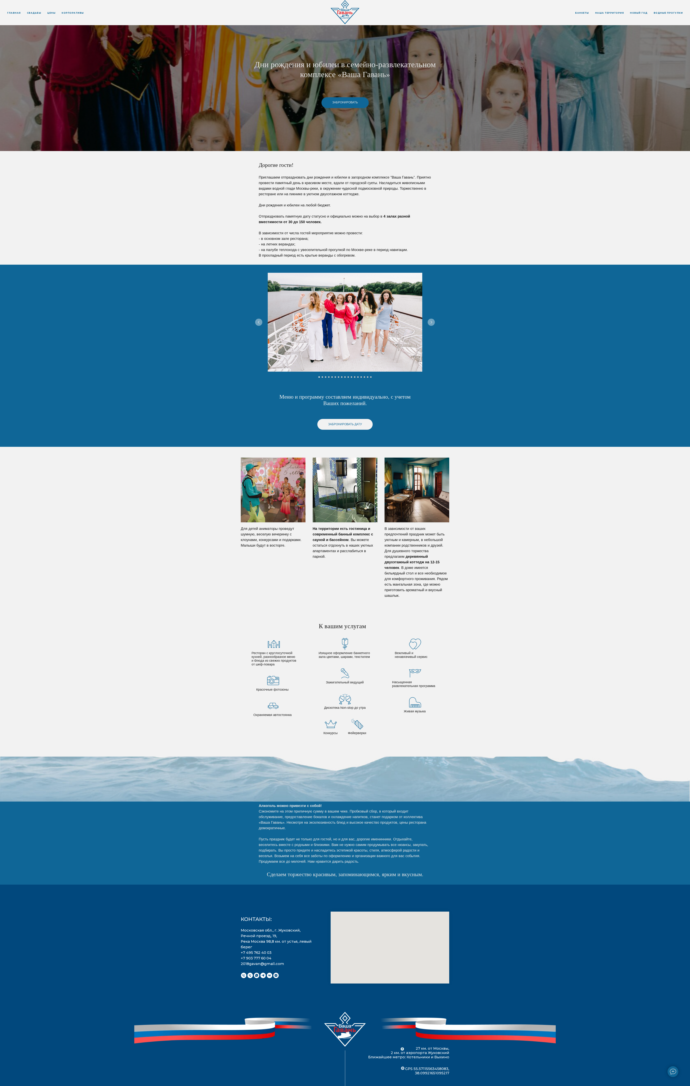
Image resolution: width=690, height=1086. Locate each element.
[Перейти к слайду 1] (319, 377)
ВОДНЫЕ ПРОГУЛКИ (668, 13)
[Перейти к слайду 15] (364, 377)
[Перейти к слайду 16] (367, 377)
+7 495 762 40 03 (256, 952)
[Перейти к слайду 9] (345, 377)
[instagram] (276, 975)
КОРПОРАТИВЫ (73, 13)
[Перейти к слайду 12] (354, 377)
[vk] (269, 975)
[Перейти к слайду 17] (371, 377)
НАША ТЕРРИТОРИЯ (609, 13)
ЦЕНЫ (51, 13)
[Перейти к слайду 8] (341, 377)
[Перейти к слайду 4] (329, 377)
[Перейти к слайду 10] (348, 377)
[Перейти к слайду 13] (358, 377)
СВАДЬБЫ (34, 13)
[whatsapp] (256, 975)
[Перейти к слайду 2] (322, 377)
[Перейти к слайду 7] (338, 377)
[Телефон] (243, 975)
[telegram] (263, 975)
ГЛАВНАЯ (14, 13)
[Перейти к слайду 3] (325, 377)
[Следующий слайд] (431, 322)
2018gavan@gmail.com (262, 964)
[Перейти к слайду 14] (361, 377)
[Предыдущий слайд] (258, 322)
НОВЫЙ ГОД (639, 13)
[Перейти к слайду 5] (332, 377)
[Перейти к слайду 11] (351, 377)
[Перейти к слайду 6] (335, 377)
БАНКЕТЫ (582, 13)
